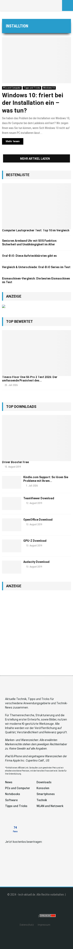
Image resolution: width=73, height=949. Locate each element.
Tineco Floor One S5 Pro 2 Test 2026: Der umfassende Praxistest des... (29, 378)
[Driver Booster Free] (36, 438)
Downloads (44, 782)
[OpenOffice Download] (11, 524)
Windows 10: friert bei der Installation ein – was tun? (32, 103)
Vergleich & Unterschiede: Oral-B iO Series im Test (36, 267)
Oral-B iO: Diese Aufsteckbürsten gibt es (29, 255)
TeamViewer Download (38, 498)
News (8, 782)
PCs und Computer (12, 88)
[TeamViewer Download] (11, 503)
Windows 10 (49, 88)
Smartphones (45, 794)
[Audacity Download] (11, 567)
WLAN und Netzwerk (49, 806)
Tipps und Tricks (32, 88)
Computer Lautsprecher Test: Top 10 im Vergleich (35, 230)
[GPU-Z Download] (11, 546)
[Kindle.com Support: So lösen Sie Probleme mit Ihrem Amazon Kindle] (11, 482)
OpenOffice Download (38, 519)
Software (11, 800)
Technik (41, 800)
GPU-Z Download (34, 540)
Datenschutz (27, 924)
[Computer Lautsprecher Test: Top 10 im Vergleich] (36, 206)
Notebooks (12, 794)
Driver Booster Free (15, 462)
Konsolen (42, 788)
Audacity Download (36, 561)
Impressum (44, 924)
